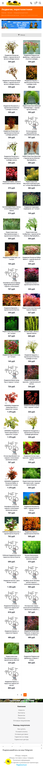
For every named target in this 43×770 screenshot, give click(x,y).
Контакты (21, 713)
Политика (21, 718)
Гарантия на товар (21, 737)
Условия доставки (21, 734)
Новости (21, 710)
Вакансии (21, 715)
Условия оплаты (22, 732)
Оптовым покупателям (21, 721)
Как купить (22, 729)
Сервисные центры (21, 739)
